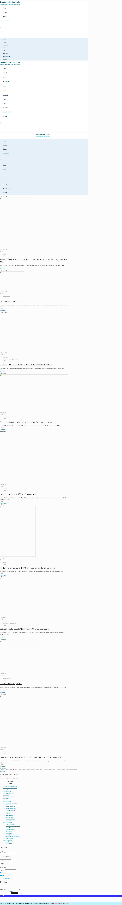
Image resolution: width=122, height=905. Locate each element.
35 (33, 769)
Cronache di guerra (10, 820)
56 (57, 769)
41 (40, 769)
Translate (10, 891)
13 (9, 769)
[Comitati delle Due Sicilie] (0, 27)
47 (47, 769)
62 (64, 769)
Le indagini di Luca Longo (11, 834)
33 (31, 769)
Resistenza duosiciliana (11, 808)
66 (68, 769)
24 (21, 769)
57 (58, 769)
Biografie (8, 813)
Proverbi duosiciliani (10, 824)
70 (73, 769)
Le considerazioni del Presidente (13, 836)
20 (17, 769)
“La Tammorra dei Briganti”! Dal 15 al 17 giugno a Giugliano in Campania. (27, 568)
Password (2, 870)
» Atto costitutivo (6, 789)
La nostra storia (6, 296)
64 (66, 769)
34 (32, 769)
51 (52, 769)
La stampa (5, 357)
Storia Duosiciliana (7, 804)
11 (6, 769)
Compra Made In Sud (7, 840)
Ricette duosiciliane (10, 827)
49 (49, 769)
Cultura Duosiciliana (7, 822)
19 (15, 769)
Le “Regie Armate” (10, 815)
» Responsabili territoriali (8, 793)
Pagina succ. (3, 771)
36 (35, 769)
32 (30, 769)
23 (20, 769)
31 (29, 769)
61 (63, 769)
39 (38, 769)
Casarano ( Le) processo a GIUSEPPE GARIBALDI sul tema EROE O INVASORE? (30, 757)
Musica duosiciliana (10, 829)
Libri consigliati (9, 833)
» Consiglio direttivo (7, 791)
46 (46, 769)
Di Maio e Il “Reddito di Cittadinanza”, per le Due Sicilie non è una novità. (26, 422)
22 (19, 769)
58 (59, 769)
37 (36, 769)
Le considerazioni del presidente (10, 359)
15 (11, 769)
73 (76, 769)
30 (28, 769)
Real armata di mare (10, 819)
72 (75, 769)
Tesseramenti (6, 798)
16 (12, 769)
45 (45, 769)
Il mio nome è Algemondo (9, 301)
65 (67, 769)
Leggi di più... (3, 268)
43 (42, 769)
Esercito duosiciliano (10, 806)
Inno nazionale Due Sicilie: (8, 796)
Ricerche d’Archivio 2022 (11, 803)
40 (39, 769)
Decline (67, 903)
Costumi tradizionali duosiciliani (13, 826)
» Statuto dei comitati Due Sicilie (10, 788)
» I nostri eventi (6, 795)
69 (72, 769)
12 (7, 769)
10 (5, 769)
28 (26, 769)
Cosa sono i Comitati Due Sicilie (10, 786)
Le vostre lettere (9, 838)
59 (61, 769)
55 (56, 769)
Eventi (4, 254)
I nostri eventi (6, 488)
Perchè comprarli (9, 841)
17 (13, 769)
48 (48, 769)
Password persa (6, 878)
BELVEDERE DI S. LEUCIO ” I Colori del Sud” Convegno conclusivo (24, 629)
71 (74, 769)
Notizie (4, 255)
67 (70, 769)
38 (37, 769)
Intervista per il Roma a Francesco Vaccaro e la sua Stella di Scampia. (26, 365)
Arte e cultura (9, 831)
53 (54, 769)
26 (23, 769)
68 (71, 769)
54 (55, 769)
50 (50, 769)
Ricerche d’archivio (7, 801)
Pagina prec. (3, 768)
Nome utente (3, 867)
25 (22, 769)
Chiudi (64, 903)
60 (62, 769)
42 (41, 769)
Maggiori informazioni (57, 903)
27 (24, 769)
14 (10, 769)
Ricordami (3, 872)
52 (53, 769)
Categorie (2, 851)
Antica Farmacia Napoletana (11, 684)
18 (14, 769)
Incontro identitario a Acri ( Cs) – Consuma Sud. (18, 494)
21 (18, 769)
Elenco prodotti (9, 843)
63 (65, 769)
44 (44, 769)
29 (27, 769)
